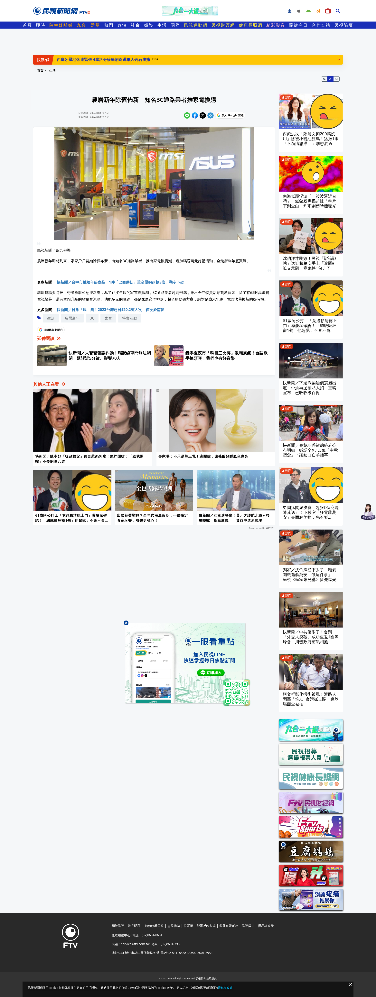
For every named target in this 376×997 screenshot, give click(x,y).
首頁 (27, 25)
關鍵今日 (298, 25)
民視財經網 (223, 25)
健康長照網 (250, 25)
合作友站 (321, 25)
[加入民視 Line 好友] (188, 664)
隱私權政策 (225, 988)
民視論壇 (343, 25)
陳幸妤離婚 (61, 25)
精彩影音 (275, 25)
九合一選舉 (88, 25)
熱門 (109, 25)
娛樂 (149, 25)
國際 (175, 25)
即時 (40, 25)
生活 (162, 25)
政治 (122, 25)
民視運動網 (196, 25)
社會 (135, 25)
